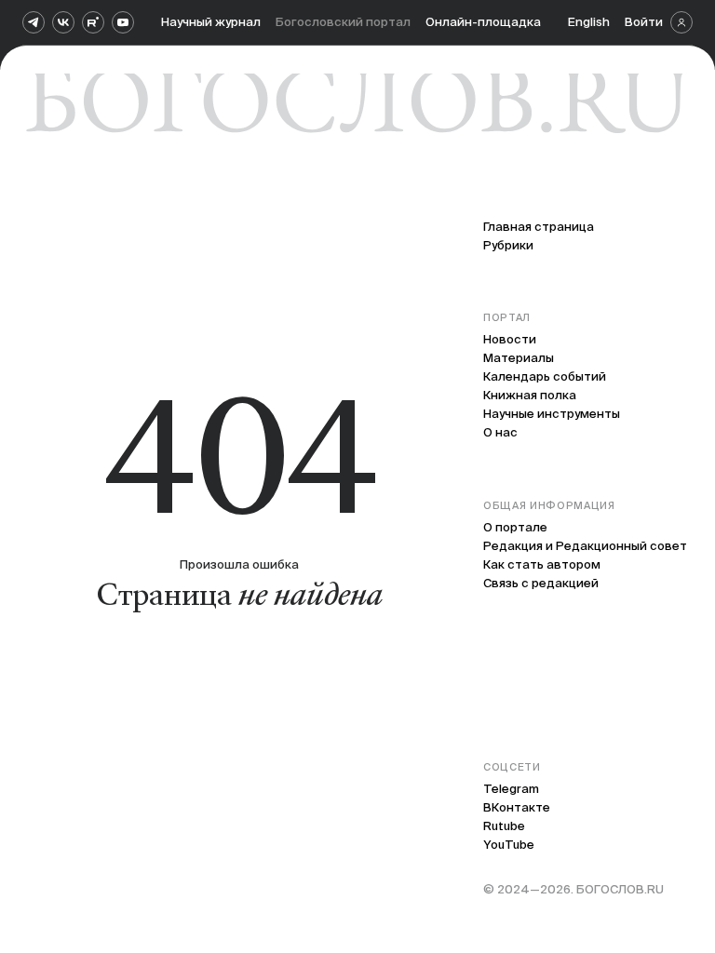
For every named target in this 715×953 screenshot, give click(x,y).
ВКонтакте (516, 807)
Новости (509, 339)
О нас (500, 432)
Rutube (504, 826)
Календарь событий (544, 376)
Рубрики (508, 245)
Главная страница (538, 227)
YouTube (508, 845)
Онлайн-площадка (483, 22)
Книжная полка (529, 395)
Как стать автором (541, 564)
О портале (515, 527)
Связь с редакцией (541, 583)
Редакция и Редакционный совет (585, 546)
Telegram (511, 789)
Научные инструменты (551, 414)
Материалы (518, 358)
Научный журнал (211, 22)
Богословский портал (343, 22)
